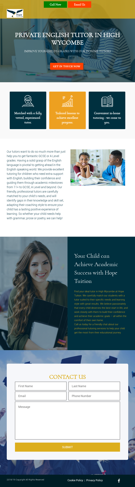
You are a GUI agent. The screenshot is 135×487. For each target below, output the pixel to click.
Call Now (55, 5)
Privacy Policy (94, 480)
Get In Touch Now (66, 66)
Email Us (79, 5)
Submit (67, 447)
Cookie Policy (75, 480)
